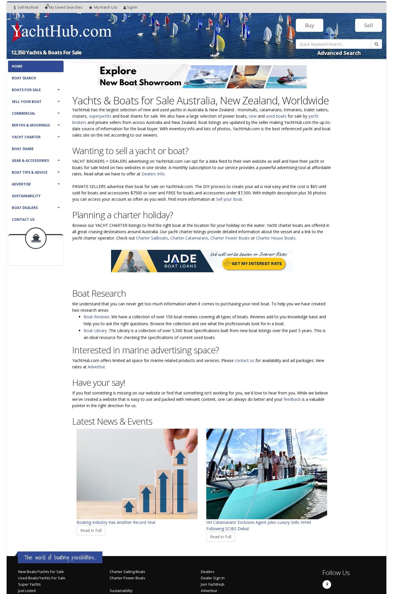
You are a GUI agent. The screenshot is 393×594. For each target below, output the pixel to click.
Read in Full (91, 530)
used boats (276, 116)
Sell (368, 25)
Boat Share (23, 148)
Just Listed (27, 590)
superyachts (100, 116)
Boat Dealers (25, 207)
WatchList (105, 7)
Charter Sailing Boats (127, 571)
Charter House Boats (275, 238)
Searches (66, 7)
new (253, 116)
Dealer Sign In (213, 578)
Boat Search (24, 78)
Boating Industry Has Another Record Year (116, 522)
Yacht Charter (26, 137)
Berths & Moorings (31, 125)
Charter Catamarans (189, 238)
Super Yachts (29, 584)
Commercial (23, 113)
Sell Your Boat (26, 101)
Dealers (207, 571)
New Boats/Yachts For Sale (41, 571)
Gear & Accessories (30, 160)
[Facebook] (327, 584)
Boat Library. (96, 330)
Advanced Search (339, 52)
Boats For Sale (26, 89)
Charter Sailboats (152, 238)
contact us (244, 360)
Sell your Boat (229, 199)
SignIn (132, 7)
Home (17, 66)
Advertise (21, 184)
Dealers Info (153, 174)
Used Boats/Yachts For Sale (41, 578)
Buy (309, 25)
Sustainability (26, 195)
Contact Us (23, 219)
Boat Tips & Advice (29, 172)
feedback (292, 399)
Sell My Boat (27, 7)
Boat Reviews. (97, 316)
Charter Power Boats (230, 238)
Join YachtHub (212, 584)
